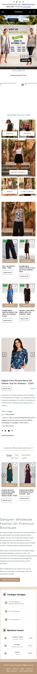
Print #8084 (14, 423)
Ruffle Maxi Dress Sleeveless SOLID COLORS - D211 (26, 492)
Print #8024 (28, 420)
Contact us (29, 669)
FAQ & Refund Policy (26, 671)
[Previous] (4, 355)
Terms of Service (11, 671)
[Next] (33, 355)
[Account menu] (29, 12)
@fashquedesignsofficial (18, 75)
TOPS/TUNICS (24, 423)
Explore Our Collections (10, 579)
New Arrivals (19, 420)
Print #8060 (5, 423)
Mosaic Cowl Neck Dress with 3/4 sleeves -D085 (26, 312)
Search (8, 669)
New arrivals (9, 426)
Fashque (9, 411)
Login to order (7, 272)
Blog (22, 669)
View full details (7, 435)
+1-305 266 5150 (15, 611)
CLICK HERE (26, 6)
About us (16, 669)
